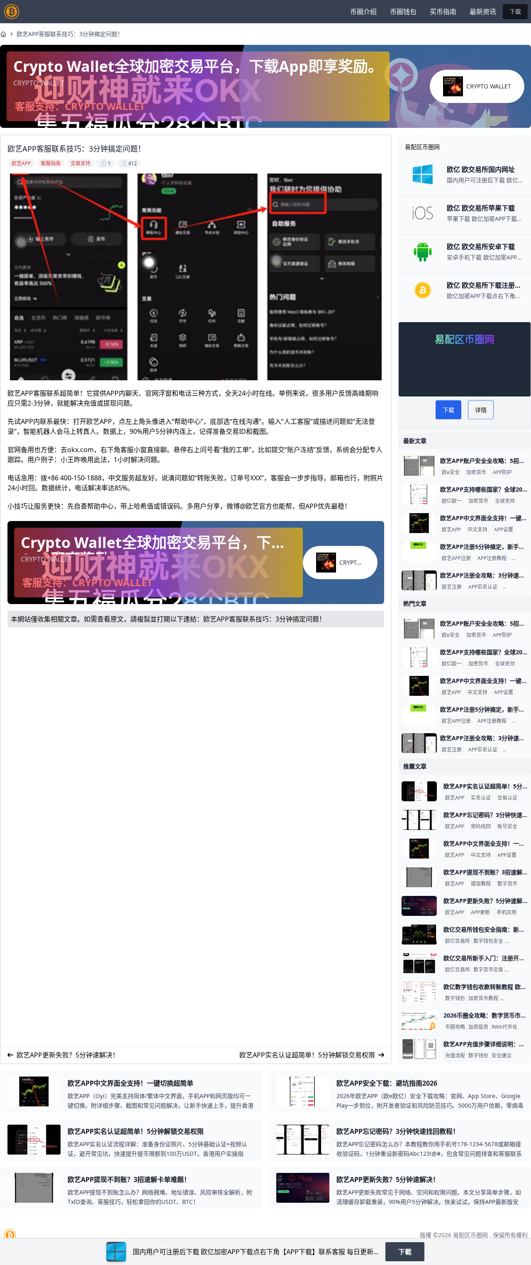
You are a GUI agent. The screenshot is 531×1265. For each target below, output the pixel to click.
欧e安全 (451, 472)
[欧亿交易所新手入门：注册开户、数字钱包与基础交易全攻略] (419, 963)
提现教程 (481, 884)
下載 (515, 11)
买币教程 (516, 941)
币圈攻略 (455, 1027)
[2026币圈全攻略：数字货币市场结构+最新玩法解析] (419, 1020)
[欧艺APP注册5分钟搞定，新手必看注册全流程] (419, 552)
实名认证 (481, 798)
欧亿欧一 (452, 501)
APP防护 (502, 472)
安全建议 (502, 1055)
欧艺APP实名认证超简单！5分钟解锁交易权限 (307, 1054)
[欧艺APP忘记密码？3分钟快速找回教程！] (419, 820)
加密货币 (476, 472)
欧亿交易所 (457, 941)
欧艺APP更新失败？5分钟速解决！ (68, 1054)
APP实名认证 (482, 587)
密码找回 (481, 826)
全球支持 (505, 501)
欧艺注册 (452, 587)
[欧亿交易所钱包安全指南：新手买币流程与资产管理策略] (419, 934)
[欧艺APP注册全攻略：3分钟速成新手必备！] (419, 580)
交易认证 (507, 798)
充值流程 (455, 1055)
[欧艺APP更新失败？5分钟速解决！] (419, 906)
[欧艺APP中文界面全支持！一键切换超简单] (419, 523)
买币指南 (443, 11)
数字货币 (507, 884)
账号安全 (507, 826)
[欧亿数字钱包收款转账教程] (419, 992)
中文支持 (477, 529)
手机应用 (506, 912)
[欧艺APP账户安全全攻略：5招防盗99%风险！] (419, 466)
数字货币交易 (488, 969)
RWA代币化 (504, 1027)
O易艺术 (513, 587)
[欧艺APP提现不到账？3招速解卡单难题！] (419, 877)
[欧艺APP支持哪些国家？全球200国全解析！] (419, 494)
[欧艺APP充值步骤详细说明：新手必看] (419, 1049)
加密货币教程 (483, 998)
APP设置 (503, 529)
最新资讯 (483, 11)
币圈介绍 (363, 11)
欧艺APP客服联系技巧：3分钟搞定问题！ (70, 34)
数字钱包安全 (488, 941)
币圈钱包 (403, 11)
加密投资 (478, 1027)
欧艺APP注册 (456, 558)
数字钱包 (455, 998)
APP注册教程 (492, 558)
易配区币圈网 (470, 1235)
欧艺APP (451, 529)
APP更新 (480, 912)
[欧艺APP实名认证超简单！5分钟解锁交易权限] (419, 791)
